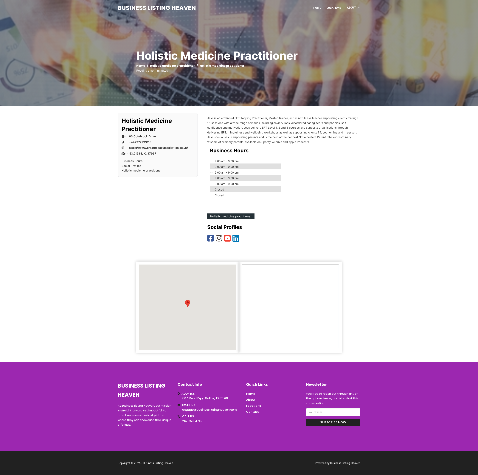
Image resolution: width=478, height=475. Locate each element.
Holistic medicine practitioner (172, 66)
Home (317, 7)
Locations (334, 7)
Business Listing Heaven (157, 8)
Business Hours (132, 161)
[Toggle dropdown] (359, 8)
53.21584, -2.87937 (142, 153)
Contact (252, 412)
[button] (187, 303)
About (250, 400)
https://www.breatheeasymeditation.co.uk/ (158, 148)
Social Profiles (131, 166)
